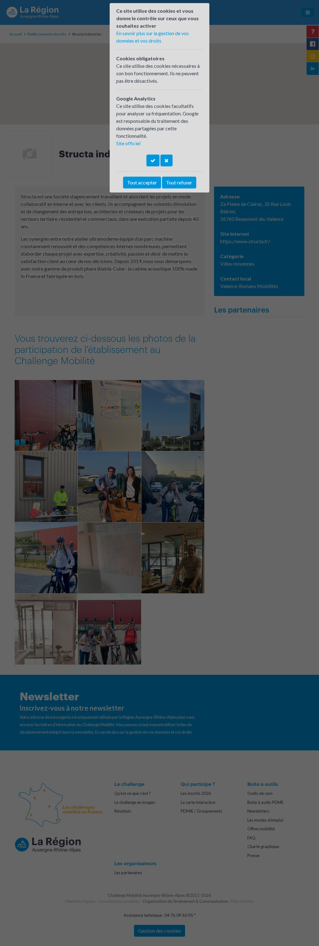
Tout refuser (179, 182)
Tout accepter (142, 182)
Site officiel (128, 143)
